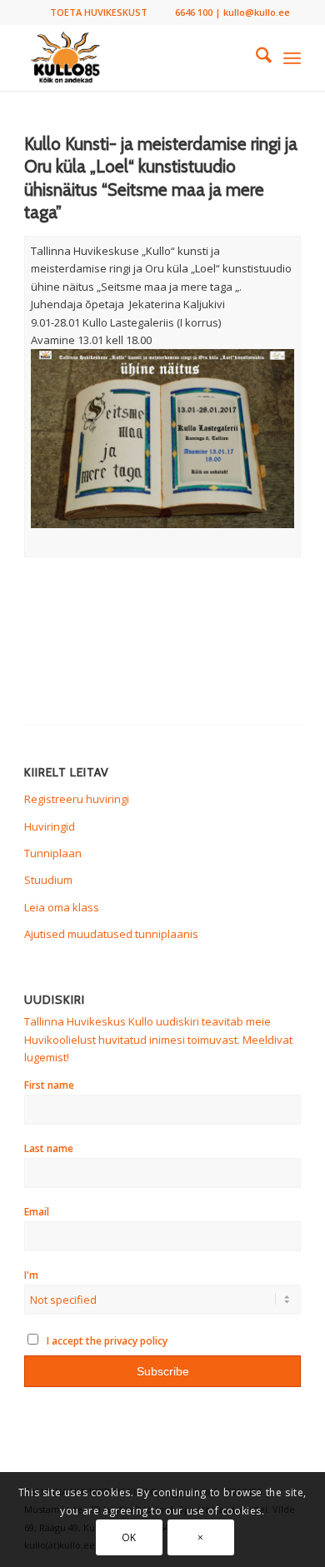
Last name (48, 1148)
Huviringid (49, 826)
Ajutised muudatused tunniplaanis (111, 933)
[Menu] (292, 57)
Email (36, 1212)
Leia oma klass (61, 907)
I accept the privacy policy (106, 1341)
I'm (31, 1275)
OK (129, 1537)
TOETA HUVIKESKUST (99, 12)
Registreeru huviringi (76, 798)
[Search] (255, 57)
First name (49, 1085)
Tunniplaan (53, 853)
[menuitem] (99, 12)
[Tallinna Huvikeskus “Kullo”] (134, 57)
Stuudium (48, 879)
